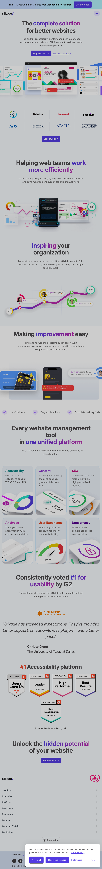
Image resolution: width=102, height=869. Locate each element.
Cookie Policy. (77, 852)
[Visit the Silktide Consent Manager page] (93, 860)
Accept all (36, 860)
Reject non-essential (57, 860)
